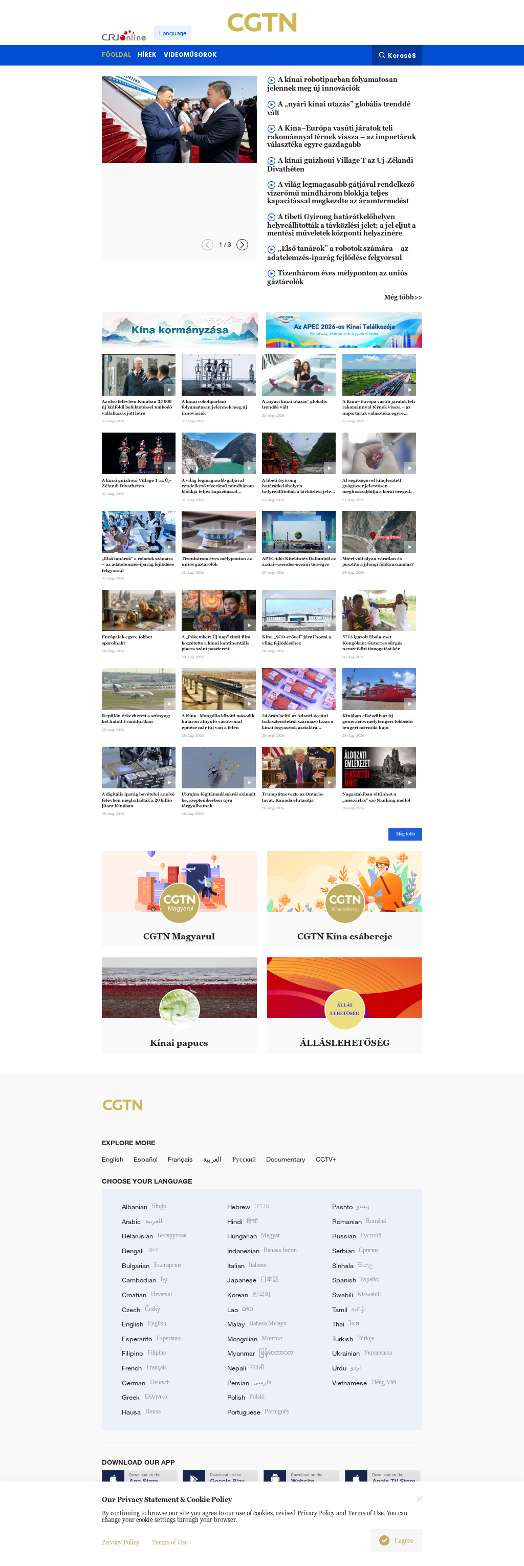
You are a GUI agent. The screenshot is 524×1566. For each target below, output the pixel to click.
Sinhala (352, 1265)
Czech (141, 1309)
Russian (356, 1236)
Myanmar (260, 1353)
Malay (257, 1324)
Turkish (353, 1339)
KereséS (402, 55)
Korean (249, 1295)
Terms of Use (170, 1542)
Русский (244, 1159)
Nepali (245, 1368)
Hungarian (253, 1236)
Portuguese (258, 1412)
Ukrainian (362, 1353)
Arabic (142, 1221)
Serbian (355, 1251)
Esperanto (151, 1339)
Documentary (285, 1159)
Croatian (146, 1295)
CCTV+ (326, 1159)
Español (146, 1159)
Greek (144, 1397)
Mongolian (254, 1339)
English (112, 1159)
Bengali (140, 1251)
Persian (249, 1383)
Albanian (144, 1207)
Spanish (356, 1280)
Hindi (242, 1221)
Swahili (356, 1295)
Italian (247, 1265)
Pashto (350, 1207)
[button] (207, 245)
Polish (246, 1397)
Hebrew (248, 1207)
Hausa (141, 1412)
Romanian (359, 1221)
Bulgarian (151, 1265)
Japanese (253, 1280)
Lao (240, 1309)
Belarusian (154, 1236)
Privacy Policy (120, 1542)
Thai (345, 1324)
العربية (212, 1159)
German (145, 1383)
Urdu (346, 1368)
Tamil (348, 1309)
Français (180, 1159)
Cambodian (144, 1280)
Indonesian (262, 1251)
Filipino (144, 1353)
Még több (405, 834)
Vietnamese (364, 1383)
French (144, 1368)
